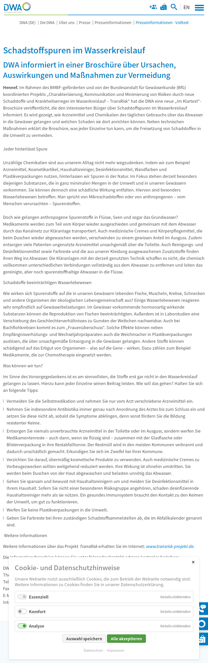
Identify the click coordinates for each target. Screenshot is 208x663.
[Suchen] (174, 8)
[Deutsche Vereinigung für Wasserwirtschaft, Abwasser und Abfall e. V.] (17, 7)
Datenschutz (93, 650)
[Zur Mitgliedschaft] (153, 8)
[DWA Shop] (163, 8)
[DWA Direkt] (201, 623)
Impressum (115, 650)
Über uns (67, 22)
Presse (84, 22)
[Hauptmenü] (199, 7)
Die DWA (47, 22)
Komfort (37, 611)
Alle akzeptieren (126, 638)
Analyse (36, 626)
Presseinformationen (113, 22)
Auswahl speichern (84, 638)
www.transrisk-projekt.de (169, 546)
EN (186, 7)
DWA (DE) (28, 22)
